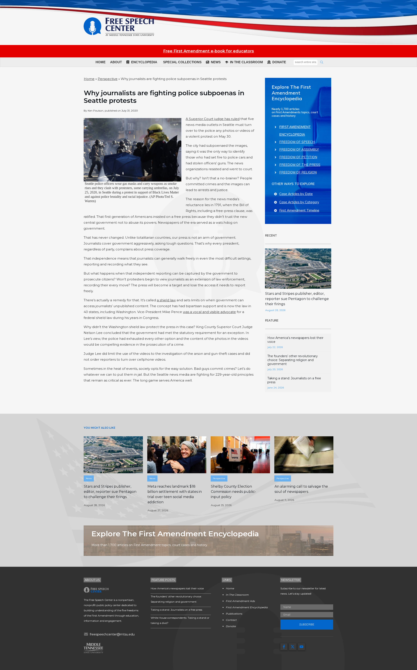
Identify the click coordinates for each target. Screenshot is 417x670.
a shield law (166, 300)
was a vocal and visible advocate (209, 312)
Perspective (107, 79)
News (89, 478)
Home (89, 79)
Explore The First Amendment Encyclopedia (291, 93)
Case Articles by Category (299, 202)
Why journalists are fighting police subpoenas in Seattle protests (164, 97)
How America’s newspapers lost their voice (177, 588)
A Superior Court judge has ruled (213, 119)
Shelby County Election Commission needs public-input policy (233, 491)
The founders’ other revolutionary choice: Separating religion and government (292, 360)
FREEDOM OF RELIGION (298, 172)
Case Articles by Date (296, 194)
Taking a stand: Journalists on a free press (176, 609)
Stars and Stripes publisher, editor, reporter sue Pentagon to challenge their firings (297, 299)
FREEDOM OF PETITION (298, 157)
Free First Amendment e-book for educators (208, 51)
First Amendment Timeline (299, 210)
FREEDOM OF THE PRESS (299, 165)
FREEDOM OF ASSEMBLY (299, 149)
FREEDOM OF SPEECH (297, 142)
